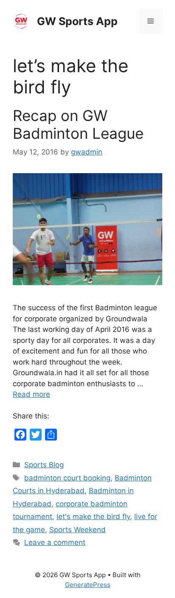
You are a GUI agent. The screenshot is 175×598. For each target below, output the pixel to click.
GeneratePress (87, 585)
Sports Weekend (77, 529)
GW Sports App (77, 21)
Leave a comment (54, 542)
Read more (31, 394)
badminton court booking (67, 478)
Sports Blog (44, 464)
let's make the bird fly (93, 516)
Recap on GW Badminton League (78, 124)
